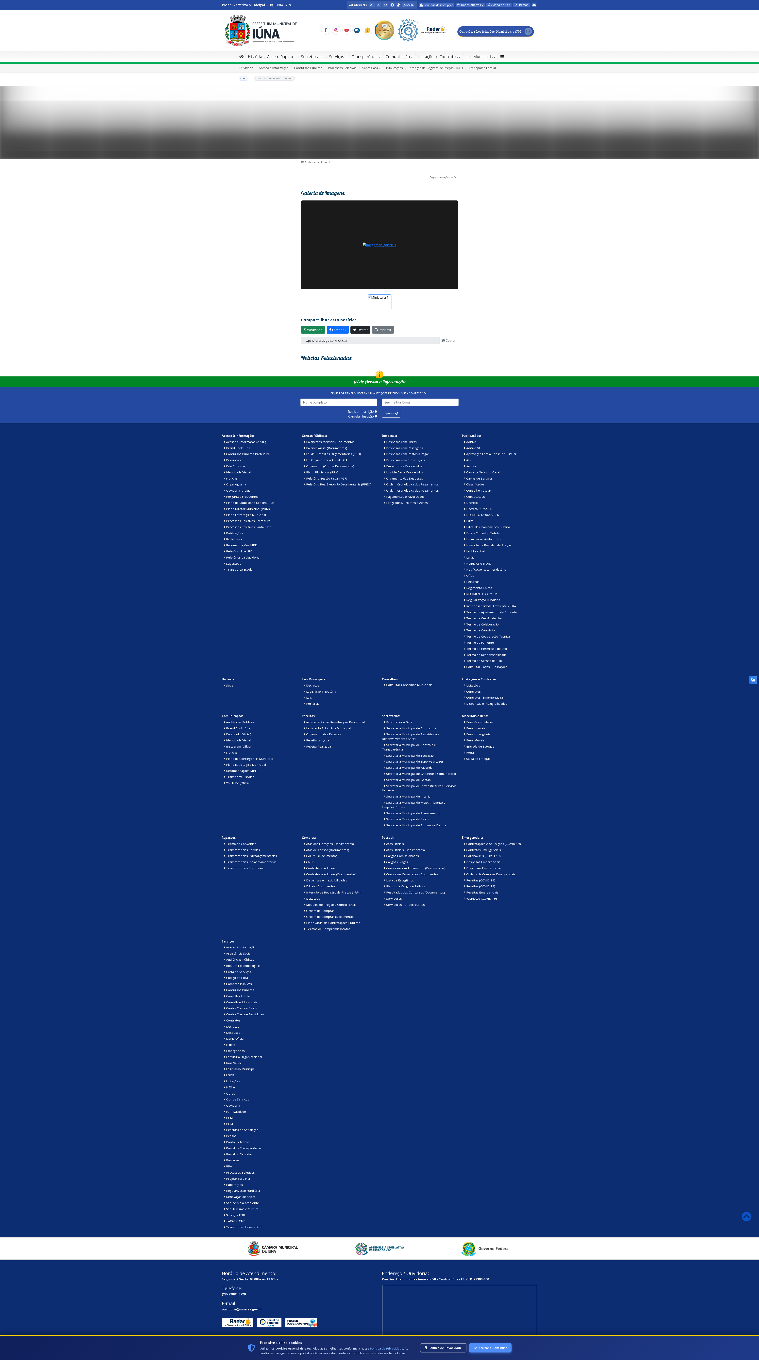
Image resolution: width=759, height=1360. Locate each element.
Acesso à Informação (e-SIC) (245, 442)
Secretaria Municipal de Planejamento (413, 813)
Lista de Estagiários (399, 880)
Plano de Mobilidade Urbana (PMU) (250, 503)
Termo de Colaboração (482, 624)
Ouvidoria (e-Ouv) (238, 490)
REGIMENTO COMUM (481, 594)
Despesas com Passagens (404, 448)
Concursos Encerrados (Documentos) (412, 874)
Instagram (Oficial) (238, 746)
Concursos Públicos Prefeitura (247, 454)
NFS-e (230, 1087)
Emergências (235, 1051)
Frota (469, 752)
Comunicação (398, 56)
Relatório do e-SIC (238, 551)
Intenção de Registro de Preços (488, 545)
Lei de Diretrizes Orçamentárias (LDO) (333, 454)
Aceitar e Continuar (493, 1348)
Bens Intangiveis (477, 734)
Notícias (231, 478)
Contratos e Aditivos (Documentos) (330, 874)
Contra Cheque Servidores (244, 1014)
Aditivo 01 (473, 448)
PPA (228, 1166)
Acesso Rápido (280, 56)
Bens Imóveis (475, 728)
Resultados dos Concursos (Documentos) (415, 892)
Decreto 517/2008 (478, 509)
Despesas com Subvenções (405, 460)
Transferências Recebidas (244, 868)
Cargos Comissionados (402, 856)
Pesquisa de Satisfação (241, 1130)
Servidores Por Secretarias (405, 905)
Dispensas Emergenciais (483, 868)
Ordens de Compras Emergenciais (490, 874)
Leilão (470, 557)
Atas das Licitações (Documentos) (329, 844)
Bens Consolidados (479, 722)
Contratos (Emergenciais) (484, 697)
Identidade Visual (238, 472)
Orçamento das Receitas (323, 734)
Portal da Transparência (243, 1148)
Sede (229, 685)
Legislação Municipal (240, 1069)
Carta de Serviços (238, 972)
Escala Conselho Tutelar (483, 533)
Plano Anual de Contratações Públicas (332, 923)
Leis (308, 697)
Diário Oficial (234, 1038)
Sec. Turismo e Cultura (241, 1209)
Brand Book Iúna (237, 448)
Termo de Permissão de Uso (486, 649)
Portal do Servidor (238, 1154)
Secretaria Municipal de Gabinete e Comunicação (420, 774)
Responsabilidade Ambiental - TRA (490, 606)
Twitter (362, 330)
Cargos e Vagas (396, 862)
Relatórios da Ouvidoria (242, 557)
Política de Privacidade (386, 1348)
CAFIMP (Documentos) (321, 856)
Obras (230, 1093)
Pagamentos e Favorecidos (405, 496)
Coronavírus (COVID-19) (483, 856)
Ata (468, 460)
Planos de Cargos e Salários (405, 886)
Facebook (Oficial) (238, 734)
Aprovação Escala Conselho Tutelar (490, 454)
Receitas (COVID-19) (480, 880)
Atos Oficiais (394, 844)
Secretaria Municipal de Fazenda (408, 767)
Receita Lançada (317, 740)
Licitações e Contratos (438, 56)
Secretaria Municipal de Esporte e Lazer (414, 761)
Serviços (336, 56)
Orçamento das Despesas (404, 478)
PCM (229, 1118)
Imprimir (384, 330)
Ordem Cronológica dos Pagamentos (412, 484)
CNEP (309, 862)
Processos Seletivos (342, 68)
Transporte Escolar (482, 68)
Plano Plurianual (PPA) (321, 472)
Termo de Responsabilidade (486, 655)
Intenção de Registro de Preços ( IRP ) (436, 68)
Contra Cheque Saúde (241, 1008)
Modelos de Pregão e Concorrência (330, 905)
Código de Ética (236, 978)
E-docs (230, 1045)
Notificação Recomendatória (485, 569)
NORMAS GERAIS (478, 563)
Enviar (389, 414)
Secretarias (311, 56)
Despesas (232, 1033)
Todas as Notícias (315, 162)
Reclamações (235, 539)
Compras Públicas (238, 984)
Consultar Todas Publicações (486, 667)
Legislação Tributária (320, 691)
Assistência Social (238, 953)
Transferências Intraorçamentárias (251, 862)
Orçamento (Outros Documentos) (329, 466)
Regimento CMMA (478, 588)
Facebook (338, 330)
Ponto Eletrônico (237, 1142)
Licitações (472, 685)
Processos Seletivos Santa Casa (248, 527)
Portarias (312, 703)
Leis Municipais (479, 56)
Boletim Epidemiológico (242, 966)
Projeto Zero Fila (237, 1178)
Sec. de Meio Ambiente (242, 1203)
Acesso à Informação (273, 68)
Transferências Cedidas (242, 850)
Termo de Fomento (479, 642)
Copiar (450, 340)
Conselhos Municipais (241, 1002)
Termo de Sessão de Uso (483, 661)
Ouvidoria (246, 68)
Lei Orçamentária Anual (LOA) (326, 460)
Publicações (394, 68)
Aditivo (470, 442)
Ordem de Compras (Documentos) (330, 917)
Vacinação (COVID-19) (481, 898)
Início (243, 78)
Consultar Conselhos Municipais (408, 685)
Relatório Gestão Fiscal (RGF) (326, 478)
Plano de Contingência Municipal (249, 759)
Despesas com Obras (401, 442)
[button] (392, 5)
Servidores (393, 898)
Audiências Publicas (239, 722)
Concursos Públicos (308, 68)
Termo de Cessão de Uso (483, 618)
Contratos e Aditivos (320, 868)
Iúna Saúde (233, 1063)
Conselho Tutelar (478, 490)
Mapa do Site (501, 5)
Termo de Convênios (240, 844)
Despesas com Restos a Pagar (407, 454)
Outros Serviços (237, 1099)
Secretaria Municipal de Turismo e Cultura (416, 825)
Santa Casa (370, 68)
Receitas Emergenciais (481, 892)
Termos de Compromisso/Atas (327, 929)
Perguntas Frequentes (242, 496)
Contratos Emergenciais (483, 850)
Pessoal (231, 1136)
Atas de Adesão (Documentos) (327, 850)
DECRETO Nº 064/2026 (482, 515)
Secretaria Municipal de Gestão (408, 780)
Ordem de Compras (319, 911)
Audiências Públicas (239, 959)
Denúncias (233, 460)
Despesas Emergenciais (482, 862)
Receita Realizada (318, 746)
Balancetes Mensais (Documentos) (330, 442)
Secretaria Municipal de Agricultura (410, 728)
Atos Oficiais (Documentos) (405, 850)
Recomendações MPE (241, 545)
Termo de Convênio (480, 630)
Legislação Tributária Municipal (328, 728)
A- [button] (378, 5)
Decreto (471, 503)
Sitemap (523, 5)
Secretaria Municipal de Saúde (407, 819)
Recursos (472, 582)
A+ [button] (372, 5)
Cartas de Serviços (479, 478)
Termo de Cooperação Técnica (487, 636)
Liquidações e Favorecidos (404, 472)
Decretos (312, 685)
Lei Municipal (475, 551)
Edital (469, 521)
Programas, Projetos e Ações (406, 503)
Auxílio (470, 466)
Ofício (469, 575)
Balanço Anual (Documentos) (326, 448)
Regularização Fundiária (482, 600)
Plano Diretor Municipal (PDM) (247, 509)
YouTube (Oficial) (237, 783)
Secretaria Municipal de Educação (409, 755)
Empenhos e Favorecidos (403, 466)
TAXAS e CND (235, 1221)
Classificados (474, 484)
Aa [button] (385, 5)
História (255, 56)
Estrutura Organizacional (243, 1057)
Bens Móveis (475, 740)
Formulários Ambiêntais (483, 539)
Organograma (235, 484)
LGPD (229, 1075)
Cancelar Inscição (361, 416)
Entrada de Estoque (479, 746)
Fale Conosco (235, 466)
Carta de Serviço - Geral (482, 472)
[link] (398, 5)
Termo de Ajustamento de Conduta (491, 612)
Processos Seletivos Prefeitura (247, 521)
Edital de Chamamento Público (487, 527)
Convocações (475, 496)
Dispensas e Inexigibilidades (486, 703)
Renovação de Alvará (240, 1197)
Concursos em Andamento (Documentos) (415, 868)
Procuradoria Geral (399, 722)
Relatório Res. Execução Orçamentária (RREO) (338, 484)
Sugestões (233, 563)
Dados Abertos (470, 5)
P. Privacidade (235, 1112)
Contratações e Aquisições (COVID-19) (493, 844)
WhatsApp (314, 330)
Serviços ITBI (235, 1215)
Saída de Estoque (478, 759)
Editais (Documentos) (321, 886)
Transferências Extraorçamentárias (251, 856)
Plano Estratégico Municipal (245, 515)
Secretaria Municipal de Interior (408, 796)
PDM (229, 1124)
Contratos (473, 691)
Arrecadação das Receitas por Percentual (335, 722)
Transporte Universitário (243, 1227)
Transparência (365, 56)
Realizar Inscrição (361, 411)
